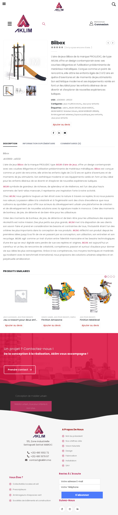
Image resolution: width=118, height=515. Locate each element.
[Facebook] (62, 509)
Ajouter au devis (61, 124)
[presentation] (7, 62)
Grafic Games (47, 317)
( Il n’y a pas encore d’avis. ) (78, 47)
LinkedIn (59, 132)
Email (64, 132)
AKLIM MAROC (87, 107)
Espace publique (82, 114)
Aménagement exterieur (62, 114)
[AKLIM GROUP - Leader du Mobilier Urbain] (23, 24)
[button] (105, 276)
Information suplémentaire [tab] (39, 143)
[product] (20, 295)
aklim (65, 107)
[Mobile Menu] (11, 23)
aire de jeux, (70, 164)
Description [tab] (10, 143)
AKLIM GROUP (75, 107)
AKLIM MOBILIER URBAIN (88, 111)
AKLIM (59, 164)
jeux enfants (96, 114)
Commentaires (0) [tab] (70, 143)
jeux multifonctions (72, 103)
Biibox (21, 164)
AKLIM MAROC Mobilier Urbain (64, 111)
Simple (73, 317)
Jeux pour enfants (90, 103)
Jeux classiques (10, 317)
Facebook (53, 132)
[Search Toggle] (44, 23)
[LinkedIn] (77, 509)
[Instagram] (70, 509)
